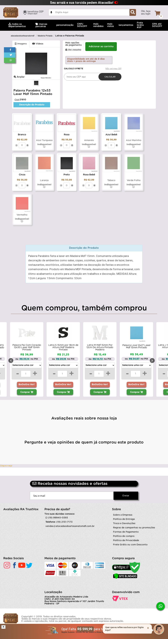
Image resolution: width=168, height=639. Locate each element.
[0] (157, 13)
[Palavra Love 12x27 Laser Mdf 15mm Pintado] (136, 333)
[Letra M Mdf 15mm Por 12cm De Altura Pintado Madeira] (99, 333)
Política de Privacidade (126, 540)
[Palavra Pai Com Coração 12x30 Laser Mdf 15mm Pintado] (26, 333)
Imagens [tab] (22, 44)
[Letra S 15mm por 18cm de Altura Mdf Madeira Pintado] (62, 333)
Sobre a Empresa (122, 515)
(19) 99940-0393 (57, 518)
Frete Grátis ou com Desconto (130, 545)
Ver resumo (74, 50)
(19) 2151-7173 (64, 522)
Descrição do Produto (31, 105)
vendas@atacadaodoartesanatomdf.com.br (69, 526)
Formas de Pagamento (126, 532)
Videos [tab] (39, 44)
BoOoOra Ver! (26, 384)
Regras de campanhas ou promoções (134, 528)
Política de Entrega (124, 519)
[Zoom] (36, 83)
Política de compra (123, 536)
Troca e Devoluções (124, 523)
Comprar (24, 392)
